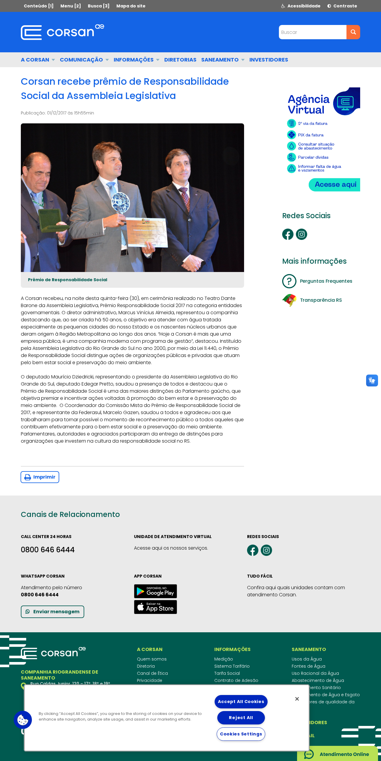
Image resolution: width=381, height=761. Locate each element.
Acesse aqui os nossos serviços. (171, 548)
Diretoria (146, 666)
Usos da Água (307, 659)
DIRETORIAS (180, 59)
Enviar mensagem (56, 611)
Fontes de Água (308, 666)
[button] (22, 719)
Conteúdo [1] (39, 6)
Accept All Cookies (241, 702)
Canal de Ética (152, 673)
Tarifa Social (227, 673)
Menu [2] (70, 6)
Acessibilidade (304, 6)
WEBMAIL (303, 736)
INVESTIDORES (268, 59)
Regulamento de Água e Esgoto (326, 695)
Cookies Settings (241, 734)
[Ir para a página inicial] (62, 32)
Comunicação (82, 59)
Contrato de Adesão (236, 680)
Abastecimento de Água (318, 680)
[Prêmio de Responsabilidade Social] (132, 197)
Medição (223, 659)
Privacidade (149, 680)
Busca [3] (99, 6)
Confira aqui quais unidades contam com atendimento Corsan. (296, 591)
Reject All (241, 718)
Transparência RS (321, 300)
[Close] (297, 698)
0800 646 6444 (48, 550)
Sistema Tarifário (232, 666)
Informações (134, 59)
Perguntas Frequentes (326, 281)
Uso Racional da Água (315, 673)
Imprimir (43, 477)
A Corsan (35, 59)
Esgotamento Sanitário (316, 688)
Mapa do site (131, 6)
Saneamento (220, 59)
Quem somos (152, 659)
